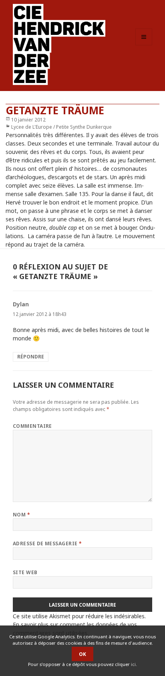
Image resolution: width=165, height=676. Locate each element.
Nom (21, 514)
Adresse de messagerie (47, 543)
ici (133, 664)
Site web (25, 572)
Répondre (30, 356)
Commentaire (32, 426)
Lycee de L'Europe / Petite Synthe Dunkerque (61, 126)
